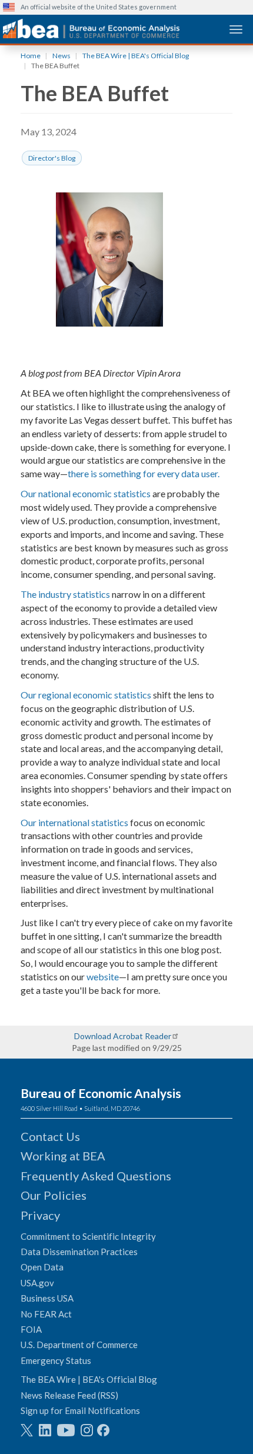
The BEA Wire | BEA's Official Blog (135, 55)
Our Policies (53, 1195)
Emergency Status (56, 1360)
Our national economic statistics (86, 493)
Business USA (47, 1298)
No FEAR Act (46, 1314)
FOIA (31, 1329)
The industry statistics (65, 594)
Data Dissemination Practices (79, 1251)
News (61, 55)
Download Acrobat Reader (122, 1036)
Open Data (42, 1267)
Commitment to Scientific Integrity (88, 1236)
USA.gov (37, 1282)
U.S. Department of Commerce (79, 1344)
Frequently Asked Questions (96, 1176)
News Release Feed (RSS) (69, 1395)
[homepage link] (91, 28)
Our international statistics (74, 822)
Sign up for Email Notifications (80, 1410)
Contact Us (50, 1136)
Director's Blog (51, 158)
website (102, 976)
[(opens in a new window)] (27, 1430)
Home (31, 55)
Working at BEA (63, 1156)
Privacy (40, 1215)
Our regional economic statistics (86, 694)
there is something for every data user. (143, 473)
